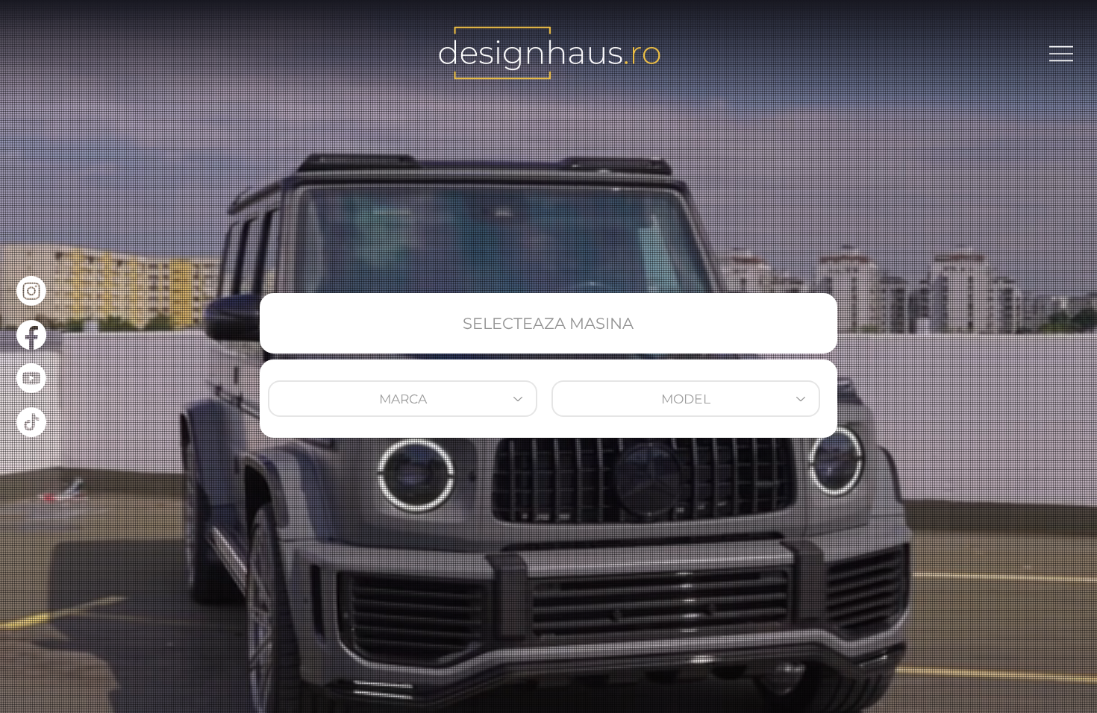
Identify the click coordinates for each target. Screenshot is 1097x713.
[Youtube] (31, 378)
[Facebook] (31, 335)
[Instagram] (31, 291)
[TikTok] (31, 422)
